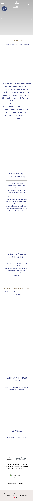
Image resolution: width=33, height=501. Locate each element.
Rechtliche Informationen (12, 466)
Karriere (25, 464)
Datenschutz (17, 464)
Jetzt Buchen (28, 4)
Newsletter (8, 464)
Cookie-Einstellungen (16, 468)
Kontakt (26, 466)
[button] (2, 4)
